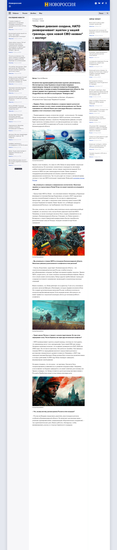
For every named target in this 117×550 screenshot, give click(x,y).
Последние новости (16, 17)
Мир (40, 13)
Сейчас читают (95, 19)
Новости (11, 52)
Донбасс (33, 13)
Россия (25, 13)
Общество (11, 29)
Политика (11, 62)
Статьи (42, 20)
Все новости (18, 168)
